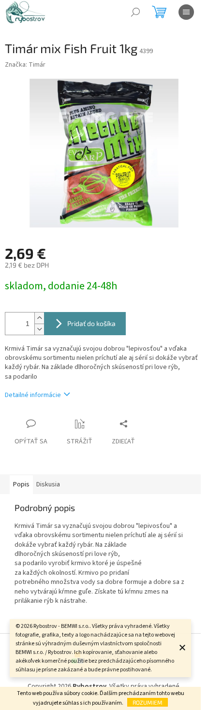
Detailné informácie (33, 395)
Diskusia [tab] (48, 484)
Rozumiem (148, 702)
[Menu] (186, 12)
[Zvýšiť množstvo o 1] (39, 318)
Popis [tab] (21, 484)
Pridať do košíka (91, 323)
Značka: (25, 65)
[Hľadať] (135, 12)
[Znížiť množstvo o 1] (39, 329)
